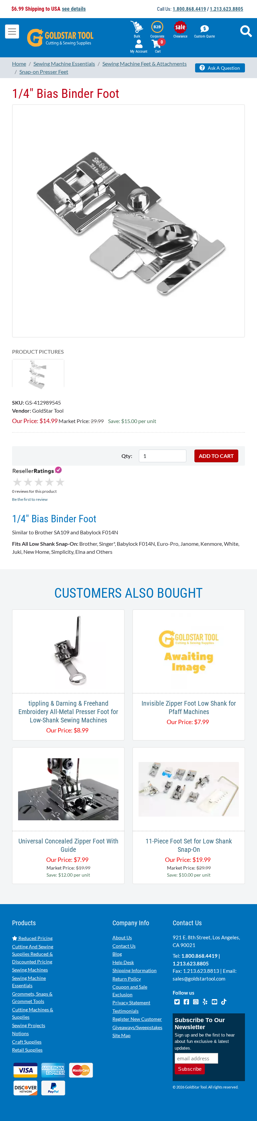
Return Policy (126, 979)
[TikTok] (224, 1001)
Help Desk (123, 962)
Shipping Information (134, 970)
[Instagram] (196, 1001)
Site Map (121, 1035)
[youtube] (215, 1001)
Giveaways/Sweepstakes (137, 1027)
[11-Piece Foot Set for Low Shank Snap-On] (189, 788)
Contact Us (124, 946)
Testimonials (125, 1011)
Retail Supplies (27, 1050)
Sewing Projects (28, 1025)
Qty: (126, 456)
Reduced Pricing (35, 938)
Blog (117, 954)
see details (74, 9)
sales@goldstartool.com (199, 979)
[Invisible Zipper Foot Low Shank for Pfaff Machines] (189, 650)
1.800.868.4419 (189, 9)
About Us (122, 937)
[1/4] (128, 220)
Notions (20, 1033)
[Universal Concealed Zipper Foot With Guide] (68, 788)
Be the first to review (30, 499)
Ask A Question (223, 68)
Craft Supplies (26, 1042)
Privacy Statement (131, 1002)
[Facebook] (186, 1001)
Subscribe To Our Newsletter (200, 1023)
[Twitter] (177, 1001)
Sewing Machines (30, 969)
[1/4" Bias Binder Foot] (38, 373)
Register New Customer (137, 1019)
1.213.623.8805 (226, 9)
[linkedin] (205, 1001)
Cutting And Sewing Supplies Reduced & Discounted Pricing (32, 954)
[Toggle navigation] (12, 31)
